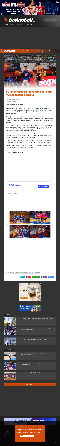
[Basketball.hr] (19, 20)
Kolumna (19, 24)
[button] (35, 25)
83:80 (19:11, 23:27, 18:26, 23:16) (39, 110)
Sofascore (17, 193)
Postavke (38, 435)
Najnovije (7, 314)
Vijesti (6, 24)
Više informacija (30, 439)
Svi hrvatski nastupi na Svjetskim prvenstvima (36, 51)
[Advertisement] (30, 38)
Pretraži (55, 20)
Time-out (29, 24)
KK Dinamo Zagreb (14, 99)
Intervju (12, 24)
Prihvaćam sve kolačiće (27, 436)
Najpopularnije (8, 349)
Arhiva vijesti (29, 384)
